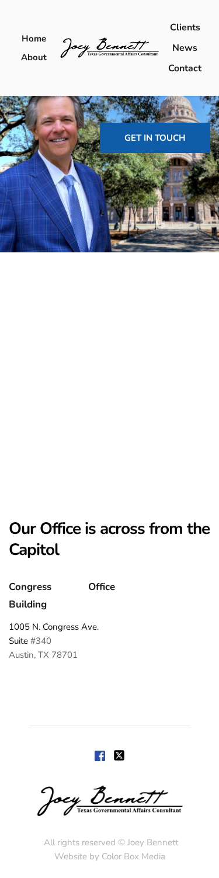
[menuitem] (34, 39)
